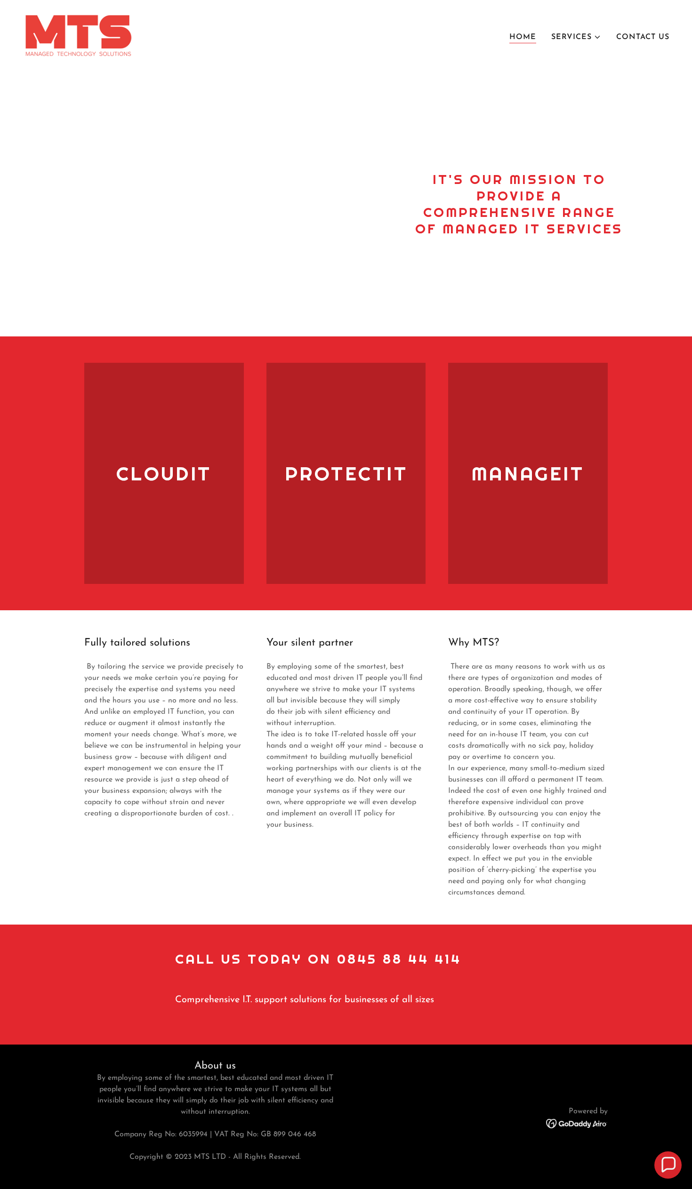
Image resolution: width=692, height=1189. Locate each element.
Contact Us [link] (642, 37)
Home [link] (522, 37)
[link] (78, 35)
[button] (576, 37)
